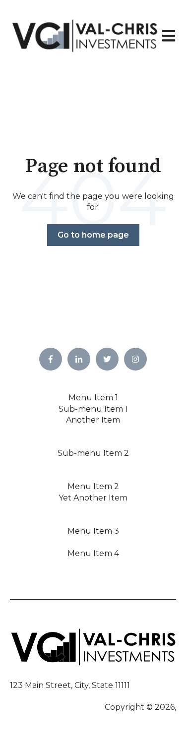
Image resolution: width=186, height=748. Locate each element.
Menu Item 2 (93, 486)
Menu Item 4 (93, 553)
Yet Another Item (93, 497)
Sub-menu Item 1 (93, 409)
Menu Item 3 (93, 531)
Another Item (93, 420)
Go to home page (93, 235)
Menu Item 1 (93, 397)
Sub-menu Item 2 (93, 453)
